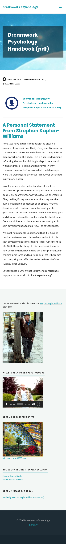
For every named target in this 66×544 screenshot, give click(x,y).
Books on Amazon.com (13, 479)
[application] (23, 392)
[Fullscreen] (38, 404)
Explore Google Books (12, 476)
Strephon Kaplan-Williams (51, 303)
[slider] (20, 404)
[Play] (6, 404)
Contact (33, 524)
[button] (22, 392)
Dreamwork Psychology (20, 7)
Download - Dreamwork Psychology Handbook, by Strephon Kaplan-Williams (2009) (41, 103)
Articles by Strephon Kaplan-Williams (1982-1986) (23, 497)
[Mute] (33, 404)
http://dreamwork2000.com (14, 458)
